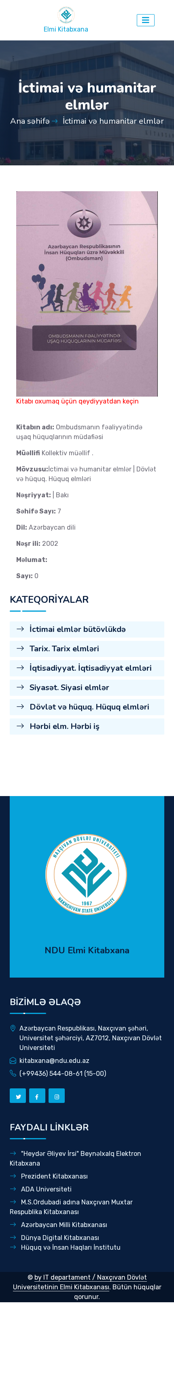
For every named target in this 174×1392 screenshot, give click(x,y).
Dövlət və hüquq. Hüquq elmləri (88, 706)
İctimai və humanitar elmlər (113, 121)
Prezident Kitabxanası (53, 1176)
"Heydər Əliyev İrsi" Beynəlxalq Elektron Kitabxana (75, 1158)
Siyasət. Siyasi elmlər (68, 687)
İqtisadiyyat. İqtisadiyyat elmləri (90, 668)
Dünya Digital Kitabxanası (59, 1238)
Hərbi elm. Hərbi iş (64, 726)
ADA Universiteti (45, 1189)
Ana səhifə (30, 121)
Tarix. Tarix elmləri (63, 648)
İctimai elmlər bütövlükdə (77, 629)
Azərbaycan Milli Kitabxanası (63, 1225)
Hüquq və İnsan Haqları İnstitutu (70, 1247)
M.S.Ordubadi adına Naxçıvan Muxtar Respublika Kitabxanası (71, 1207)
